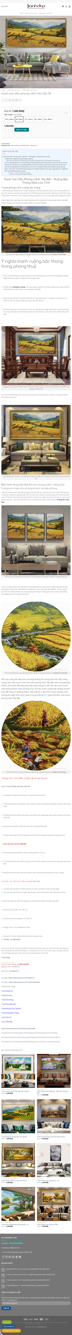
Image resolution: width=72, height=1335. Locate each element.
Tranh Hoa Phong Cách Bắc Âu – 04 (48, 1180)
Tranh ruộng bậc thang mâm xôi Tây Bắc (14, 1137)
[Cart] (69, 6)
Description (5, 145)
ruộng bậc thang (19, 287)
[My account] (66, 6)
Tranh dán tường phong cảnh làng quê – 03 (14, 1224)
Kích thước (8, 114)
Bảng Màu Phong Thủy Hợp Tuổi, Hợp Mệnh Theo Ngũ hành (28, 1269)
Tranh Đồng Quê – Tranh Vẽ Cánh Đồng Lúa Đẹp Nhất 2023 (27, 1285)
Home (21, 13)
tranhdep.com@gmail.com (10, 1248)
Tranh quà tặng (49, 1322)
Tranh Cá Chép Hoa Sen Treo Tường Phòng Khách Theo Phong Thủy (30, 1274)
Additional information (20, 145)
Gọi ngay (6, 1333)
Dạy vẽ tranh (30, 1324)
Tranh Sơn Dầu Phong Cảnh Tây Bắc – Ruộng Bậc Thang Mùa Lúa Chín (26, 156)
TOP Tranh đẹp (38, 1322)
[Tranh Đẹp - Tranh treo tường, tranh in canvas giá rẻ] (36, 6)
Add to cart (21, 130)
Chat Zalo (7, 1322)
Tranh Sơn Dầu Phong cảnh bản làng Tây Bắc (51, 1137)
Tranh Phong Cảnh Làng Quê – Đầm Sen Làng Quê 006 (52, 1092)
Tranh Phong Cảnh (31, 13)
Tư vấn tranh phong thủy (23, 1322)
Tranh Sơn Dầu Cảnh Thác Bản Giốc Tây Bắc (15, 1091)
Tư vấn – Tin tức (41, 1324)
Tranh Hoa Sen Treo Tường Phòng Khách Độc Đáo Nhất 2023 (28, 1280)
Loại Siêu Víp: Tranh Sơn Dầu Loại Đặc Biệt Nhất (21, 174)
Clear (66, 113)
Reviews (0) (33, 145)
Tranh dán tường (62, 1322)
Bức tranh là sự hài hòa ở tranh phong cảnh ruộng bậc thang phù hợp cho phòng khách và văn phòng (33, 160)
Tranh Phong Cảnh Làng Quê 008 (47, 1224)
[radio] (9, 119)
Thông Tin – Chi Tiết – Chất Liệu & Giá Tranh (19, 173)
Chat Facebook (9, 1326)
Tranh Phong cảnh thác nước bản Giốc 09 (14, 1180)
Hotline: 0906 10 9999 (11, 1331)
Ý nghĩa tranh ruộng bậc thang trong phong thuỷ (19, 159)
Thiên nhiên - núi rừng (45, 13)
